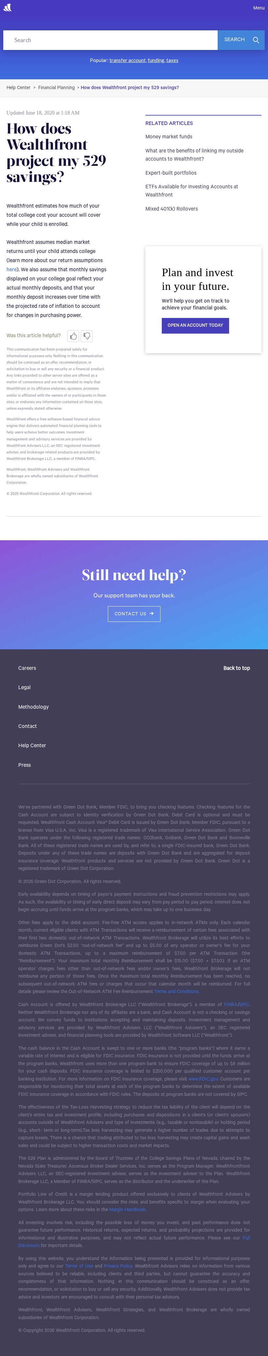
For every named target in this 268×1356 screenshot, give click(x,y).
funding (156, 60)
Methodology (33, 707)
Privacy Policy (118, 1266)
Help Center (32, 746)
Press (24, 765)
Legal (24, 688)
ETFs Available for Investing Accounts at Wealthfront (191, 191)
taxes (172, 60)
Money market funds (168, 137)
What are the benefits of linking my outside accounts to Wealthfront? (194, 155)
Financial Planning (56, 87)
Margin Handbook (127, 1209)
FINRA (231, 1004)
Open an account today (195, 325)
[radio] (73, 336)
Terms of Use (79, 1266)
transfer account (127, 60)
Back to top (237, 668)
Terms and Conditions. (177, 991)
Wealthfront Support (19, 87)
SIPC (244, 1004)
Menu (259, 8)
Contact (27, 727)
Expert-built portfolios (170, 173)
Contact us (130, 614)
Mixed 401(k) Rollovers (171, 209)
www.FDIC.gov (203, 1079)
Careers (27, 668)
